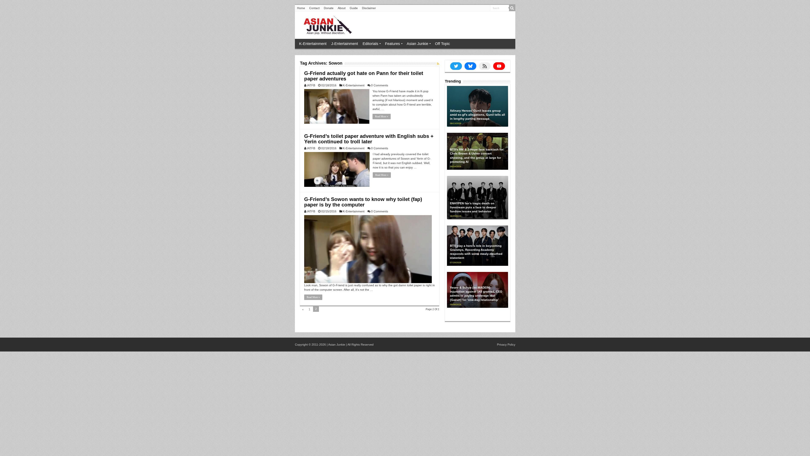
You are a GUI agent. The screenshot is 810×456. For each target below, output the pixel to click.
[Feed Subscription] (438, 63)
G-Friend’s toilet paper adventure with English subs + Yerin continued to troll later (368, 138)
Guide (354, 8)
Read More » (381, 116)
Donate (328, 8)
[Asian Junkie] (325, 24)
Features (392, 44)
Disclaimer (369, 8)
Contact (314, 8)
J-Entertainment (344, 44)
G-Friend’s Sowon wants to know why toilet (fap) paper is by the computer (363, 202)
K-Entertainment (313, 44)
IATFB (311, 85)
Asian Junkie (417, 44)
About (342, 8)
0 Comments (379, 85)
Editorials (370, 44)
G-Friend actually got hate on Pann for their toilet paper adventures (363, 75)
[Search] (512, 8)
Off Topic (442, 44)
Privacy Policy (506, 344)
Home (301, 8)
